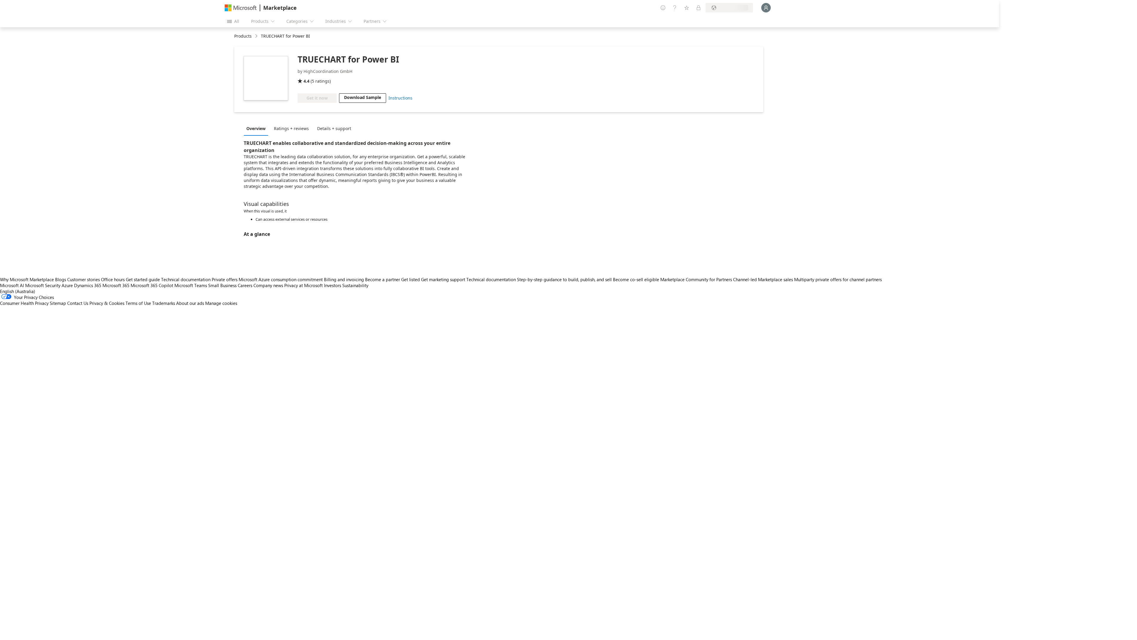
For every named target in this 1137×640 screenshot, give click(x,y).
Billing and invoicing (344, 279)
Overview (256, 128)
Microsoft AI (12, 285)
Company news (268, 285)
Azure (67, 285)
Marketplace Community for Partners (696, 279)
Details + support (334, 128)
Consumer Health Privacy (24, 303)
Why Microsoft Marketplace (27, 279)
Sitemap (58, 303)
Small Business (222, 285)
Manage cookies (221, 303)
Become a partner (382, 279)
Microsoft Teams (190, 285)
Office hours (113, 279)
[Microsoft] (241, 7)
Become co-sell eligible (636, 279)
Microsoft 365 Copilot (152, 285)
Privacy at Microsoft (303, 285)
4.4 (306, 81)
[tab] (257, 128)
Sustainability (355, 285)
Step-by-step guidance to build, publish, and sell (564, 279)
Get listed (410, 279)
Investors (332, 285)
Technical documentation (186, 279)
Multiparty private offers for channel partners (838, 279)
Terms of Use (138, 303)
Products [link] (243, 36)
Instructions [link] (400, 98)
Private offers (224, 279)
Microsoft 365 (115, 285)
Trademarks (163, 303)
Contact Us (77, 303)
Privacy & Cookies (106, 303)
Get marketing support (443, 279)
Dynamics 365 (87, 285)
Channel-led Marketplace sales (763, 279)
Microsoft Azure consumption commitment (281, 279)
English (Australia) (17, 291)
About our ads (190, 303)
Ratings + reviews (291, 128)
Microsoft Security (42, 285)
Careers (245, 285)
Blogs (60, 279)
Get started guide (143, 279)
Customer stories (83, 279)
